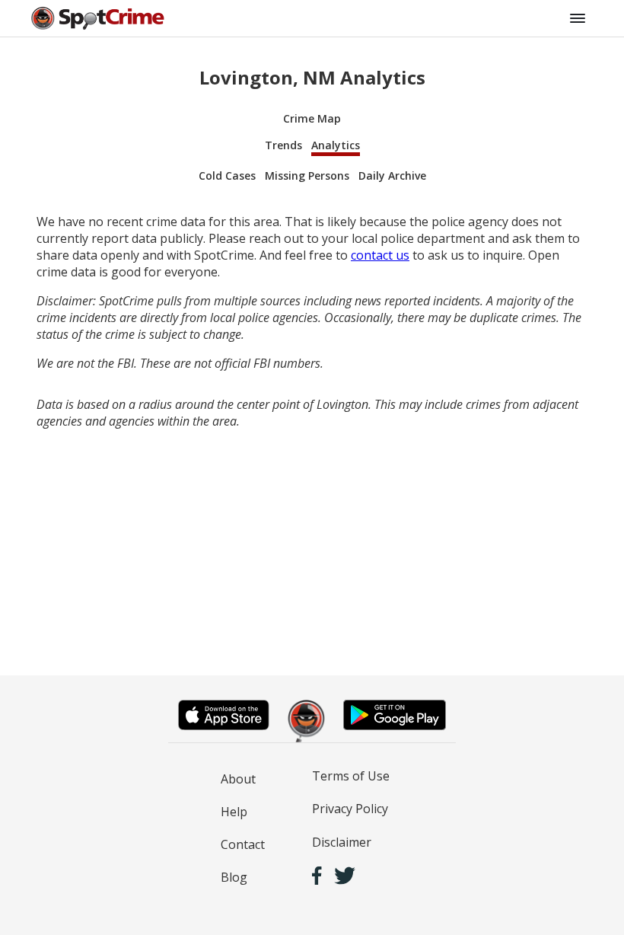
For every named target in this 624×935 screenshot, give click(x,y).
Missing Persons (307, 175)
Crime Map (312, 118)
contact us (380, 255)
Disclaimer (341, 842)
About (238, 779)
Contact (243, 844)
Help (234, 811)
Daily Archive (392, 175)
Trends (283, 145)
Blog (234, 877)
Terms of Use (351, 775)
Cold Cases (227, 175)
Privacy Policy (350, 808)
